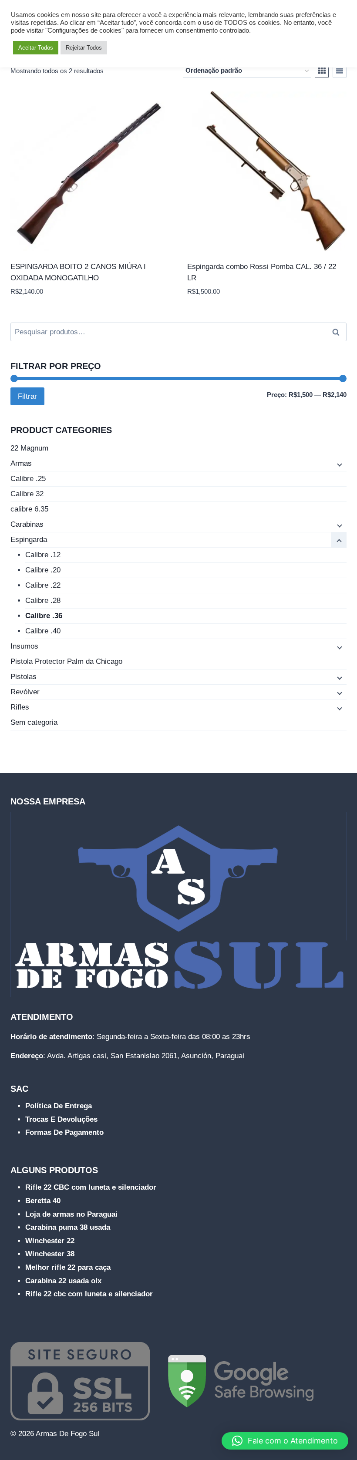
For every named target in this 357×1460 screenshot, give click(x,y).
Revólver (25, 692)
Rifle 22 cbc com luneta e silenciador (89, 1294)
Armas (21, 463)
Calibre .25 (28, 478)
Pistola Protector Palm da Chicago (66, 661)
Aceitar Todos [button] (35, 47)
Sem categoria (33, 722)
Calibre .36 (43, 616)
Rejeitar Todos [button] (84, 47)
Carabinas (27, 524)
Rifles (19, 707)
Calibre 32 (27, 494)
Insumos (24, 646)
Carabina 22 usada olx (63, 1281)
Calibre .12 (43, 555)
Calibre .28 (43, 600)
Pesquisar (338, 332)
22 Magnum (29, 448)
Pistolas (23, 677)
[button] (285, 1441)
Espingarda (28, 539)
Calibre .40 (43, 631)
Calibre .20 (43, 570)
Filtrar (27, 396)
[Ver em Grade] (322, 70)
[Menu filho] (339, 464)
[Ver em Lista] (340, 70)
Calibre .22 (43, 585)
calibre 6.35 (29, 509)
